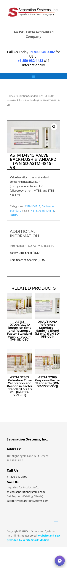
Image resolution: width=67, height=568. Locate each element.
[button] (54, 126)
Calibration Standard (27, 96)
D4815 (14, 215)
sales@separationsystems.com (26, 492)
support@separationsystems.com (27, 500)
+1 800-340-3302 (42, 52)
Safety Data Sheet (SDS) (25, 252)
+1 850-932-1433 (30, 60)
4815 (34, 210)
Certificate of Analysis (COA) (28, 260)
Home (10, 96)
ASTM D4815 (32, 206)
